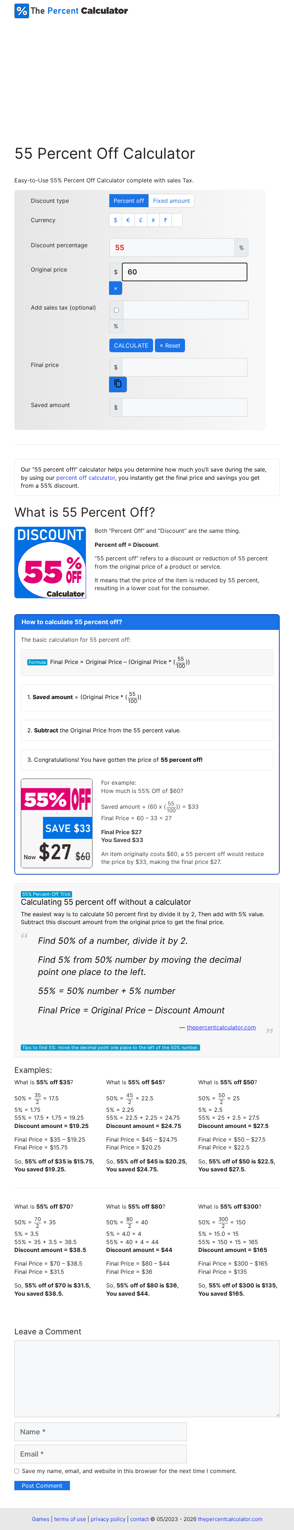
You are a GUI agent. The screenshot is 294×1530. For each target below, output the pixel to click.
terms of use (70, 1519)
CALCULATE (131, 345)
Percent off (129, 200)
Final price (45, 364)
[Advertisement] (147, 72)
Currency (43, 220)
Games (40, 1519)
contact (139, 1519)
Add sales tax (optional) (63, 307)
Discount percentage (59, 245)
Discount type (50, 200)
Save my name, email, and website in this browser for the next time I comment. (129, 1470)
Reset (170, 345)
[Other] (176, 220)
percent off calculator (85, 477)
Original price (49, 269)
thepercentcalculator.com (221, 1027)
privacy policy (108, 1519)
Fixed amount (171, 200)
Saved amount (50, 404)
